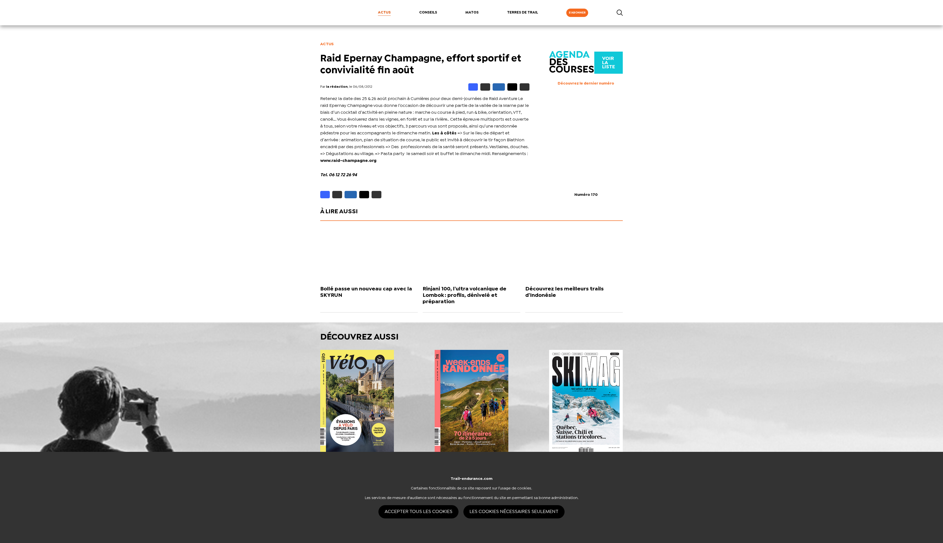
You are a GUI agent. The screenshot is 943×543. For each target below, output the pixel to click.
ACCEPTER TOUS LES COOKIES (418, 512)
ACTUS (384, 12)
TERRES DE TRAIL (522, 12)
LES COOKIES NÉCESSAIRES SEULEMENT (514, 512)
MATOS (472, 12)
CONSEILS (428, 12)
